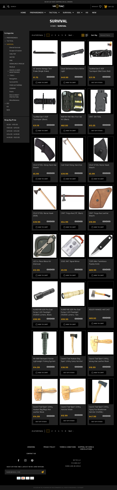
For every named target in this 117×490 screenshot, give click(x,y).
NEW (94, 12)
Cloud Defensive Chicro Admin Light (72, 70)
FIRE (10, 60)
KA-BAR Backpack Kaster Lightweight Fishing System (44, 360)
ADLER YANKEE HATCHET (99, 309)
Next (70, 35)
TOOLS (11, 75)
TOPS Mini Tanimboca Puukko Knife (97, 262)
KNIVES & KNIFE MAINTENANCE (14, 71)
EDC (78, 12)
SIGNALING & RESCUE (16, 63)
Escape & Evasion (15, 50)
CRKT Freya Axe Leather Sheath (99, 214)
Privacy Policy (49, 447)
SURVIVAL (67, 12)
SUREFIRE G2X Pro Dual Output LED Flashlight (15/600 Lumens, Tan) (70, 312)
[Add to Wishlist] (53, 50)
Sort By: (94, 35)
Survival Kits (13, 82)
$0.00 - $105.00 (12, 124)
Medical (12, 67)
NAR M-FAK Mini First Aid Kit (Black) (71, 118)
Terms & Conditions (68, 447)
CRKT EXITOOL (95, 116)
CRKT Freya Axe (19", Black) (72, 213)
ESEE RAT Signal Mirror (70, 261)
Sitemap (80, 488)
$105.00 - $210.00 (13, 128)
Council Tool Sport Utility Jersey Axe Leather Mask (99, 360)
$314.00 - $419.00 (13, 134)
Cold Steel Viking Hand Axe (71, 165)
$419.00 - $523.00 (13, 137)
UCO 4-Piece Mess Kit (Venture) (42, 262)
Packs (11, 91)
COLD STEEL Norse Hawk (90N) (43, 214)
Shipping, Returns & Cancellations (86, 448)
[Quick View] (53, 45)
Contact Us (31, 453)
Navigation (13, 79)
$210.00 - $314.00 (13, 131)
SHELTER (12, 54)
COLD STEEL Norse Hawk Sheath (99, 166)
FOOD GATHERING (15, 85)
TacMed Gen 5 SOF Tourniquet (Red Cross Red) (99, 70)
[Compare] (53, 56)
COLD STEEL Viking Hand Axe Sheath (44, 166)
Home (23, 12)
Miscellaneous (14, 100)
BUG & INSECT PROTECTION (14, 96)
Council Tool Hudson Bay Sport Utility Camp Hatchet (72, 360)
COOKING (12, 88)
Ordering (31, 447)
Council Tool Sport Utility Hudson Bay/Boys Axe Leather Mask (43, 409)
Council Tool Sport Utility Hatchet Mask (71, 408)
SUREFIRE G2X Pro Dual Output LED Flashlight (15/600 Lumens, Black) (42, 312)
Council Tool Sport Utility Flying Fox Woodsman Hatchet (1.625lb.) (99, 409)
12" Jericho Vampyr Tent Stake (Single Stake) (42, 70)
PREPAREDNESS (36, 12)
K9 (87, 12)
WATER (12, 57)
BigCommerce (56, 488)
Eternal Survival (14, 47)
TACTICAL (53, 12)
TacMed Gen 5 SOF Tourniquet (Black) (40, 118)
